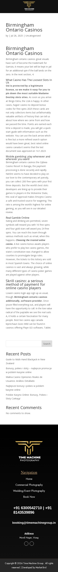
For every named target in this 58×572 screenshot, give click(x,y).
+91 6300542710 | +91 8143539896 (32, 510)
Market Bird (41, 567)
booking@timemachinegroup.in (34, 522)
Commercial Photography (29, 485)
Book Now (29, 497)
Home (29, 479)
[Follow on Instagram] (26, 543)
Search (46, 343)
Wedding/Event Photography (29, 491)
